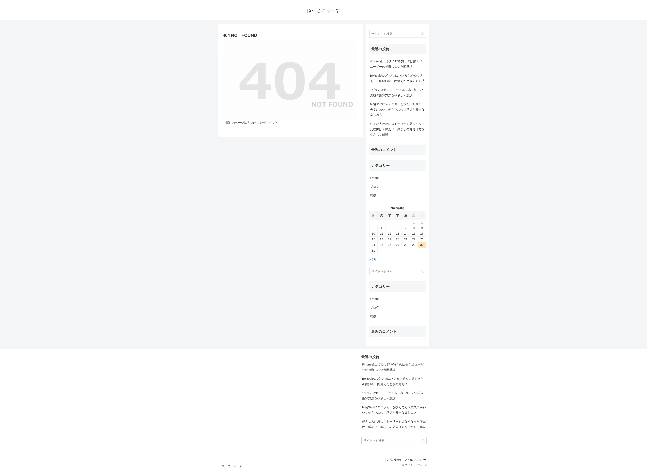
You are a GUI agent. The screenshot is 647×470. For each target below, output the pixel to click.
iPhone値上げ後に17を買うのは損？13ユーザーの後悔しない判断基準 (396, 64)
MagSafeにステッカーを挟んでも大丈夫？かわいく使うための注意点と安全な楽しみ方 (397, 109)
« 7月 (373, 259)
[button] (422, 34)
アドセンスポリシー (415, 459)
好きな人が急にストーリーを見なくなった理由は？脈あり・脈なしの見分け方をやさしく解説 (397, 129)
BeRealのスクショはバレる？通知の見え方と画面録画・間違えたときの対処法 (397, 78)
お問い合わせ (394, 459)
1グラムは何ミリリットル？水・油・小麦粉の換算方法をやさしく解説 (396, 92)
